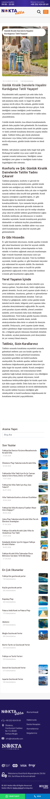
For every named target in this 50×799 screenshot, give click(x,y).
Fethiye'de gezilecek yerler (14, 576)
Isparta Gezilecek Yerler (12, 679)
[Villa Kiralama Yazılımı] (43, 787)
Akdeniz (5, 622)
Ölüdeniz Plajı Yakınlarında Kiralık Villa (19, 463)
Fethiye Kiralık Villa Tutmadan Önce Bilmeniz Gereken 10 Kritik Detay (17, 554)
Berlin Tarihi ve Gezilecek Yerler (16, 645)
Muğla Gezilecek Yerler (12, 633)
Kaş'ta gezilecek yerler (12, 588)
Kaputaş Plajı (7, 599)
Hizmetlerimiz (33, 729)
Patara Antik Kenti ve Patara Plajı (16, 610)
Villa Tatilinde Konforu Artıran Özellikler (19, 497)
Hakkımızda (32, 720)
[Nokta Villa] (13, 12)
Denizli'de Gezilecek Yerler (14, 668)
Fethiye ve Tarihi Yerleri (12, 656)
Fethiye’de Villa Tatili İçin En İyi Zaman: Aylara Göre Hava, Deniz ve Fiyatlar (18, 474)
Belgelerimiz (32, 733)
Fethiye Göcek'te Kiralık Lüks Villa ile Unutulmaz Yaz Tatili (18, 532)
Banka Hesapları (33, 724)
